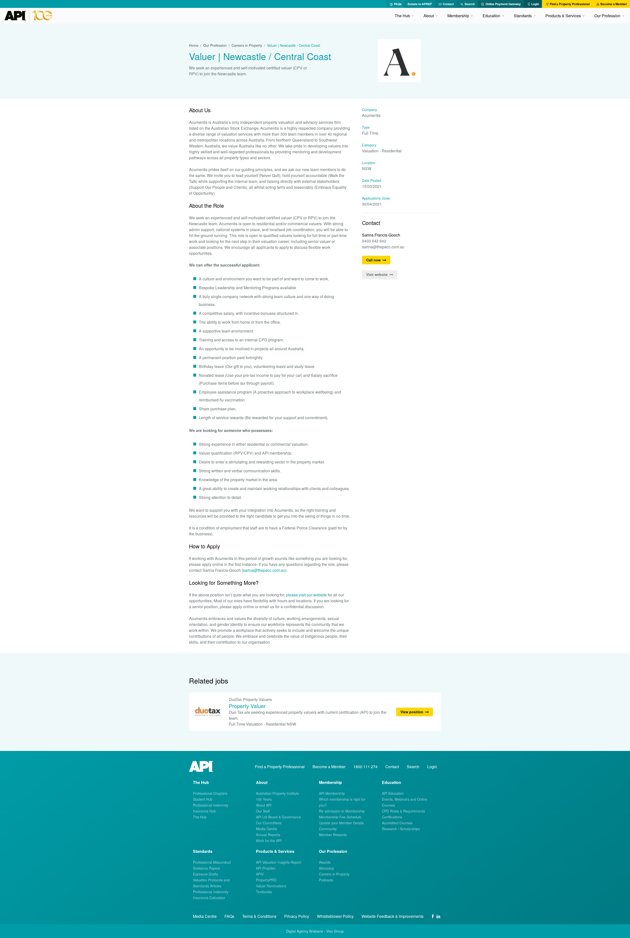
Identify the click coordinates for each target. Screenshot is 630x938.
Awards (325, 862)
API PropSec (266, 868)
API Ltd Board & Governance (278, 816)
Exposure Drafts (205, 874)
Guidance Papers (206, 868)
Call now (373, 259)
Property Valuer (247, 706)
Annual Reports (268, 834)
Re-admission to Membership (342, 811)
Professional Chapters (210, 793)
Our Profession (215, 45)
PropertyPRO (266, 879)
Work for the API (269, 840)
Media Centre (266, 828)
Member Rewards (333, 834)
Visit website (377, 274)
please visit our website (306, 595)
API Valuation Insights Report (278, 862)
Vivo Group (335, 931)
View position (411, 711)
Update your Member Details (341, 822)
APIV (260, 874)
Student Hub (202, 799)
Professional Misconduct (212, 862)
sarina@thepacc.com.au (264, 570)
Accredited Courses (397, 822)
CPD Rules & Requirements (403, 811)
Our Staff (263, 811)
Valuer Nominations (271, 885)
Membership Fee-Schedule (340, 816)
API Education (393, 793)
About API (263, 805)
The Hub (199, 816)
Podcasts (326, 879)
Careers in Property (247, 45)
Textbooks (264, 891)
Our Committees (269, 822)
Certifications (392, 816)
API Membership (332, 793)
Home (193, 45)
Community (328, 828)
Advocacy (326, 868)
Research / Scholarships (401, 828)
